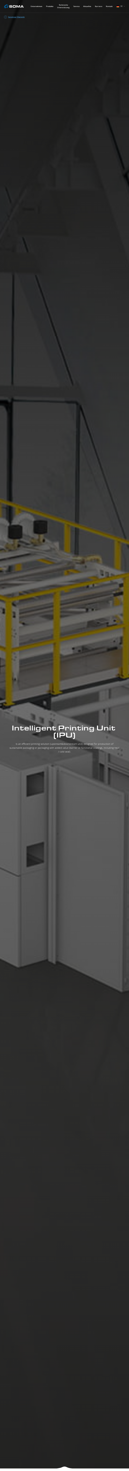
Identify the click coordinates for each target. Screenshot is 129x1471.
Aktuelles (87, 6)
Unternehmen (36, 6)
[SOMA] (14, 6)
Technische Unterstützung (63, 6)
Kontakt (109, 6)
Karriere (98, 6)
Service (76, 6)
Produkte (49, 6)
